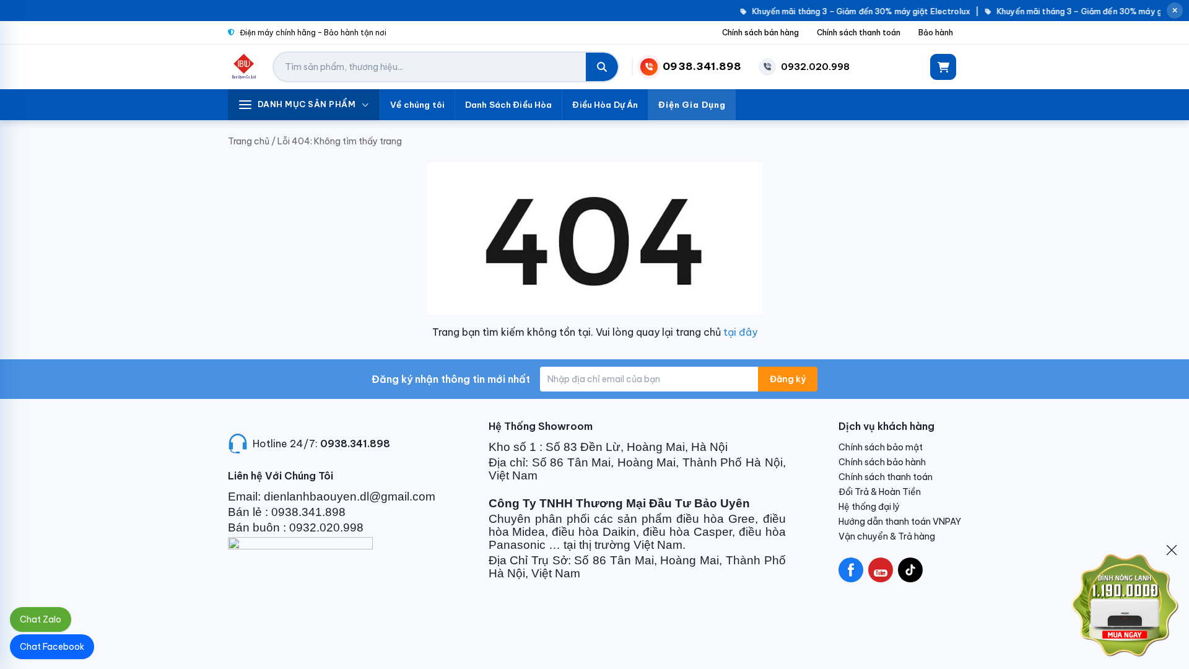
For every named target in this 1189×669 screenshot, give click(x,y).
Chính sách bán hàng (760, 32)
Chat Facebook (52, 646)
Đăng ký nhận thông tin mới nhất (451, 379)
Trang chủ (248, 141)
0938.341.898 (355, 443)
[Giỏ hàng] (943, 67)
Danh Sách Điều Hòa (508, 104)
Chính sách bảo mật (880, 447)
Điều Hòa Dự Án (605, 104)
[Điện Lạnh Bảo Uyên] (244, 67)
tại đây (740, 332)
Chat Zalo (40, 619)
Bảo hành (935, 32)
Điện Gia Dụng (692, 104)
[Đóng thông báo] (1175, 10)
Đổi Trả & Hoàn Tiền (879, 491)
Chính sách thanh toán (858, 32)
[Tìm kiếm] (602, 67)
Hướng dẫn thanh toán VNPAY (899, 521)
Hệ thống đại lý (869, 506)
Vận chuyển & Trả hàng (886, 536)
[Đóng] (1171, 550)
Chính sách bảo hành (882, 462)
